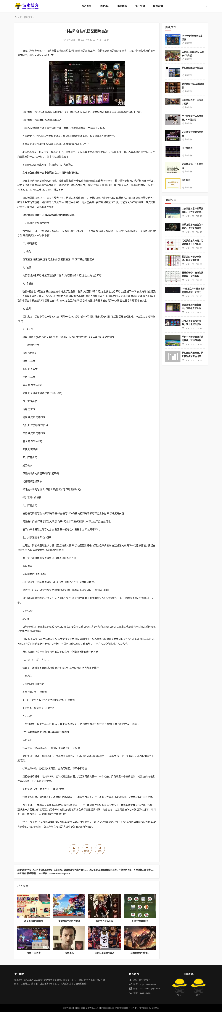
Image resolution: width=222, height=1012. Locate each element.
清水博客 (26, 6)
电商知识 (104, 6)
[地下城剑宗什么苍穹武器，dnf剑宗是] (172, 119)
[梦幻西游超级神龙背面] (172, 71)
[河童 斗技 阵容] (33, 938)
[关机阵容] (172, 183)
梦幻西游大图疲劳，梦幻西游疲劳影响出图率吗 (192, 356)
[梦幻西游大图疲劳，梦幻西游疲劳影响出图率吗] (172, 356)
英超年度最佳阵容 (140, 921)
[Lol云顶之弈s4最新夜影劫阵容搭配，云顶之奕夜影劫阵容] (172, 292)
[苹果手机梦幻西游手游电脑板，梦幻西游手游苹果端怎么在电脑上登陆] (172, 340)
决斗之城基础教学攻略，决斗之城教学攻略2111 (193, 324)
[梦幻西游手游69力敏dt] (69, 906)
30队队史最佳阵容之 (104, 953)
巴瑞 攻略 (69, 953)
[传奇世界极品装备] (104, 906)
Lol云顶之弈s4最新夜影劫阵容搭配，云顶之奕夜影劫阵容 (193, 292)
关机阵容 (186, 180)
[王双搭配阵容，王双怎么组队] (172, 103)
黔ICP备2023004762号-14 (126, 1008)
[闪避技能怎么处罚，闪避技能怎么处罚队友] (172, 244)
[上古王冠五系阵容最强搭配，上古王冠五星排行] (172, 212)
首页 (19, 17)
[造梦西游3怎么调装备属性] (172, 87)
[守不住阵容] (172, 151)
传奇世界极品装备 (104, 921)
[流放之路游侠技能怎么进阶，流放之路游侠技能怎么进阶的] (172, 228)
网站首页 (86, 6)
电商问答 (122, 6)
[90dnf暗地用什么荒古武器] (172, 39)
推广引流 (140, 6)
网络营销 (158, 6)
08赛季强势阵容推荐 (33, 921)
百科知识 (28, 17)
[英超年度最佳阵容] (140, 906)
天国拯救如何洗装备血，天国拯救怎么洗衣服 (192, 308)
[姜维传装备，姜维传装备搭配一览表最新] (172, 276)
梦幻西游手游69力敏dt (69, 921)
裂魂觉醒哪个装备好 (140, 953)
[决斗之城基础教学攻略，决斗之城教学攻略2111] (172, 324)
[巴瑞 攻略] (69, 938)
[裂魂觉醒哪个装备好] (140, 938)
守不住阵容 (187, 148)
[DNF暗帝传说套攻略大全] (172, 135)
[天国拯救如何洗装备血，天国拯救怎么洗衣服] (172, 308)
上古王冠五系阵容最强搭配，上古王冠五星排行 (192, 212)
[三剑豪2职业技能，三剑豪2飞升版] (172, 55)
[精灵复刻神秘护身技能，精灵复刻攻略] (172, 260)
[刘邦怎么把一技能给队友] (172, 167)
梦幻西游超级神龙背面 (192, 68)
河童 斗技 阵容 (34, 953)
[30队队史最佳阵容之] (104, 938)
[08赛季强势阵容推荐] (33, 906)
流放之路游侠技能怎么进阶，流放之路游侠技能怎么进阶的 (192, 228)
